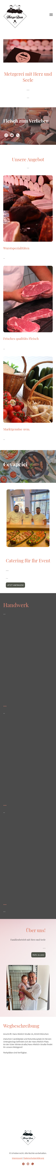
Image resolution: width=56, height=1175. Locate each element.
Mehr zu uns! (38, 954)
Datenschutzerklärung (34, 1158)
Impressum (17, 1158)
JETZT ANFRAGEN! (15, 585)
